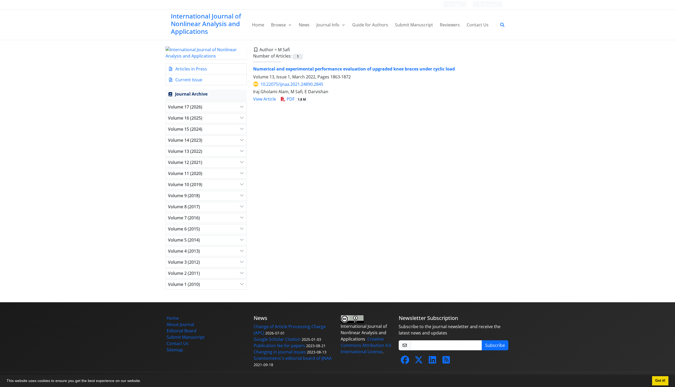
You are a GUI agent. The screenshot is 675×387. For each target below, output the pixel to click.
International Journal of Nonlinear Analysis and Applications (206, 24)
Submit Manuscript (414, 25)
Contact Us (478, 25)
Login (456, 4)
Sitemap (175, 350)
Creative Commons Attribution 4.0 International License (366, 345)
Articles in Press (190, 69)
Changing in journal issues (280, 352)
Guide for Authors (370, 25)
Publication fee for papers (279, 345)
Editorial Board (181, 331)
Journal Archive (191, 94)
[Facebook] (405, 361)
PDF (296, 99)
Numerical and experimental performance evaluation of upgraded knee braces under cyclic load (354, 69)
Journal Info (328, 25)
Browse (279, 25)
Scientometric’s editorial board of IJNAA (293, 358)
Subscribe (495, 345)
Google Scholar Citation (277, 339)
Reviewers (450, 25)
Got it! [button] (660, 381)
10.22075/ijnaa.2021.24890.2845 (292, 84)
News (304, 25)
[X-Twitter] (418, 361)
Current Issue (188, 80)
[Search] (500, 25)
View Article (264, 99)
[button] (143, 381)
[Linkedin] (432, 361)
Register (490, 4)
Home (258, 25)
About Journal (180, 324)
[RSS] (446, 361)
